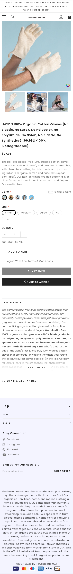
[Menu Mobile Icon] (4, 17)
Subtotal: (7, 242)
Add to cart (18, 251)
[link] (68, 85)
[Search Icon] (12, 17)
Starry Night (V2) (24, 197)
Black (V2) (17, 197)
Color (6, 191)
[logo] (36, 16)
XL (57, 212)
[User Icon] (61, 17)
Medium (26, 212)
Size (5, 207)
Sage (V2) (11, 197)
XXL (7, 219)
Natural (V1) (31, 197)
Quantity (7, 228)
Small (8, 212)
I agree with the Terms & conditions (29, 261)
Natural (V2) (4, 197)
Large (43, 212)
